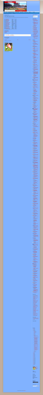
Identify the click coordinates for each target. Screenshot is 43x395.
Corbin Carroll (7, 23)
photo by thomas (35, 233)
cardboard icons (35, 134)
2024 (33, 330)
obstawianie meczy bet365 (35, 199)
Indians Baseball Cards (35, 173)
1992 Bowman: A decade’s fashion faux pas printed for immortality (35, 24)
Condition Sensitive (35, 142)
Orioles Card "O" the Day (35, 154)
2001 (33, 364)
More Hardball (34, 311)
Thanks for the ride (35, 148)
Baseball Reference (35, 307)
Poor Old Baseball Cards (35, 235)
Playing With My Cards (35, 256)
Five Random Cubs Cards (35, 124)
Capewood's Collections (35, 203)
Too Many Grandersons (35, 77)
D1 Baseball (34, 304)
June (34, 334)
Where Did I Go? (34, 238)
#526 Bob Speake (34, 269)
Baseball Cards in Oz (35, 231)
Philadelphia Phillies (35, 315)
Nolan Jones (7, 25)
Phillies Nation (34, 309)
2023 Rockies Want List (35, 150)
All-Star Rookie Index (7, 31)
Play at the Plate (35, 215)
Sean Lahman (34, 299)
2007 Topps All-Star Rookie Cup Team (36, 339)
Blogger (24, 390)
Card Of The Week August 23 (35, 65)
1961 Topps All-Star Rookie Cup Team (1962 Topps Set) (36, 341)
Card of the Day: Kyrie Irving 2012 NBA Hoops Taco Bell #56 (35, 44)
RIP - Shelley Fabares (35, 60)
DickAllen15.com (35, 25)
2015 (33, 358)
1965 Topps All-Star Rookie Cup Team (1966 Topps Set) (36, 338)
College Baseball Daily (35, 305)
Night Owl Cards (35, 46)
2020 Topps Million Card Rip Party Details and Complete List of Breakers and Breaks (35, 167)
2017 (33, 356)
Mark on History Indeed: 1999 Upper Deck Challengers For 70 (35, 126)
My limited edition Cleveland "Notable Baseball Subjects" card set (35, 55)
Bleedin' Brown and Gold (35, 187)
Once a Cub (34, 192)
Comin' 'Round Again (35, 247)
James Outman (7, 24)
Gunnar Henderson (8, 22)
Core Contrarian (35, 254)
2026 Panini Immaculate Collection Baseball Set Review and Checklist (35, 91)
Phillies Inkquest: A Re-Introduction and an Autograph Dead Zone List (35, 29)
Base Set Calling (35, 82)
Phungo (34, 48)
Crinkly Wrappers (35, 275)
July (34, 333)
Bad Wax (34, 217)
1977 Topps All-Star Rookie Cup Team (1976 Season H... (36, 343)
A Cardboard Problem (35, 175)
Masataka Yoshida (8, 28)
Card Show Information (35, 295)
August (34, 332)
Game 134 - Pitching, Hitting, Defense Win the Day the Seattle (35, 21)
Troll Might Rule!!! (35, 261)
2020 (33, 354)
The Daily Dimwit (35, 182)
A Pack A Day (34, 205)
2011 (33, 361)
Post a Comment (6, 38)
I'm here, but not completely (35, 245)
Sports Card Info (35, 43)
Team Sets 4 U (34, 303)
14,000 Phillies (34, 34)
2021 (33, 353)
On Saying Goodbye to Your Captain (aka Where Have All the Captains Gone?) (35, 227)
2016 (33, 357)
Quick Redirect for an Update (35, 98)
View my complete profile (37, 368)
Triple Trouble (34, 96)
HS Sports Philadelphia (35, 313)
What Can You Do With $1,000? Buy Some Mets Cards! (35, 281)
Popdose (34, 319)
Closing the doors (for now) (35, 120)
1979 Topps (34, 242)
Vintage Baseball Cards (35, 301)
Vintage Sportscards (35, 273)
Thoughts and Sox (35, 106)
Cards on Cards (34, 93)
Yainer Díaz (7, 19)
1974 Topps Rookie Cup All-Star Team (36, 349)
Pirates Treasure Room (35, 195)
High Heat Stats (34, 84)
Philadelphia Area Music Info (35, 318)
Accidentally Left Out (35, 67)
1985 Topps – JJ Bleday (35, 160)
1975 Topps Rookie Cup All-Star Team (36, 348)
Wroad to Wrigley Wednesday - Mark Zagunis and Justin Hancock (35, 193)
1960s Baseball (34, 75)
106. (33, 122)
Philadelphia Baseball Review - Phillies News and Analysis (35, 290)
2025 (33, 329)
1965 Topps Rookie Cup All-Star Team (36, 347)
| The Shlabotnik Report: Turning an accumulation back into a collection (35, 72)
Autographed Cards (35, 171)
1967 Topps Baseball (35, 169)
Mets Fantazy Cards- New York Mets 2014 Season (35, 198)
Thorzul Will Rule (35, 180)
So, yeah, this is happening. (35, 211)
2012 (33, 360)
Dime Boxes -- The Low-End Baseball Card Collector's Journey (35, 119)
